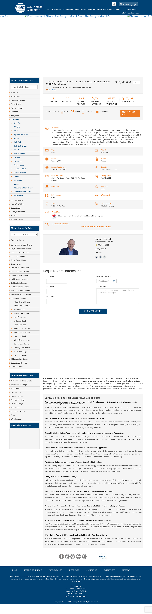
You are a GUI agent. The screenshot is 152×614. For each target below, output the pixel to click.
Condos (76, 9)
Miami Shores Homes (22, 340)
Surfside (14, 215)
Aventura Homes (17, 240)
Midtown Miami (17, 200)
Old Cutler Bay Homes (19, 359)
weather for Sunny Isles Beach (24, 448)
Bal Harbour (16, 96)
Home (14, 570)
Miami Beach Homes (19, 298)
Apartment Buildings (19, 385)
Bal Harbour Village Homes (21, 245)
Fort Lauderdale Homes (20, 271)
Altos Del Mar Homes (22, 306)
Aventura (14, 93)
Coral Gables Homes (19, 260)
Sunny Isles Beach (18, 212)
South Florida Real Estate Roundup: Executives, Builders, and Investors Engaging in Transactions (84, 433)
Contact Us (91, 570)
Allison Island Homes (22, 302)
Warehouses (16, 419)
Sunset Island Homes (22, 332)
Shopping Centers (18, 411)
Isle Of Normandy (20, 317)
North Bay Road (20, 325)
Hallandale (15, 112)
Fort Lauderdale (17, 108)
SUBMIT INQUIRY (93, 311)
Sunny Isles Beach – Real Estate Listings (61, 477)
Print (66, 112)
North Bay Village (17, 204)
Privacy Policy (55, 570)
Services (57, 9)
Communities (67, 9)
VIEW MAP (104, 112)
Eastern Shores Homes (20, 268)
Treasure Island (20, 336)
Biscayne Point (19, 309)
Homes (83, 9)
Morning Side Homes (22, 348)
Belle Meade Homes (21, 344)
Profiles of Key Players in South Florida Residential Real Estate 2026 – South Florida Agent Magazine (85, 506)
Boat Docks (15, 388)
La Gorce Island (20, 321)
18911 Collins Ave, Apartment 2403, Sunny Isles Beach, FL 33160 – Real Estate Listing (79, 491)
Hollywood (15, 115)
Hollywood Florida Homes (21, 294)
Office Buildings (17, 404)
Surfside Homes (17, 367)
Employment (109, 570)
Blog (118, 9)
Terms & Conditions (33, 570)
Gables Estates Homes (20, 275)
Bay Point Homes (20, 355)
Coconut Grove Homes (20, 252)
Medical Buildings (18, 400)
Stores (13, 415)
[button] (136, 82)
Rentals (91, 9)
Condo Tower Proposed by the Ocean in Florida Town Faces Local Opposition (76, 447)
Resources (110, 9)
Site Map (126, 570)
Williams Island (17, 219)
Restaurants (16, 407)
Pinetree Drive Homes (22, 328)
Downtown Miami (18, 100)
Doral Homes (16, 264)
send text (90, 112)
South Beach (16, 208)
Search (49, 9)
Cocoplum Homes (18, 256)
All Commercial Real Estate (21, 381)
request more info (128, 113)
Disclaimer (74, 570)
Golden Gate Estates (19, 283)
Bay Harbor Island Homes (21, 249)
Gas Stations (16, 392)
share (77, 112)
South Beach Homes (19, 363)
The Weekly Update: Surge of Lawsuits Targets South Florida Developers (74, 462)
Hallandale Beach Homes (21, 290)
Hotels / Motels (17, 396)
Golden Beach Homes (19, 279)
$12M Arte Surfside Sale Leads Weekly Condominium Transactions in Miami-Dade (78, 520)
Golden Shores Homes (20, 287)
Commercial (100, 9)
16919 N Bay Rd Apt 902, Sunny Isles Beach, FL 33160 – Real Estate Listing (74, 418)
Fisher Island (16, 104)
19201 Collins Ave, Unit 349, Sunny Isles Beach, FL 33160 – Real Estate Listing (76, 535)
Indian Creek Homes (21, 313)
